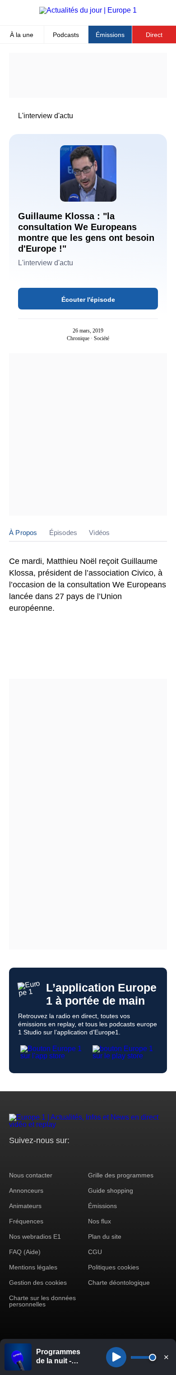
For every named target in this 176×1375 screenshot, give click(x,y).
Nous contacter (30, 1175)
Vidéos (99, 532)
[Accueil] (88, 10)
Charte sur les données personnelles (42, 1301)
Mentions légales (33, 1267)
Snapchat (76, 1157)
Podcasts (66, 34)
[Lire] (116, 1357)
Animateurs (25, 1205)
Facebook (45, 1157)
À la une (21, 34)
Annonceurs (26, 1190)
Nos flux (99, 1221)
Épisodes (63, 532)
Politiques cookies (113, 1267)
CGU (95, 1251)
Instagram (30, 1157)
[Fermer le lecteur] (166, 1357)
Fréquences (26, 1221)
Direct (154, 34)
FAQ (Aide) (25, 1251)
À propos (23, 532)
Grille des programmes (120, 1175)
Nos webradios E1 (35, 1236)
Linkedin (91, 1157)
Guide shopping (110, 1190)
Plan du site (104, 1236)
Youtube (60, 1157)
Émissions (110, 34)
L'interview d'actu (45, 116)
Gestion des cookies (38, 1282)
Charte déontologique (119, 1282)
